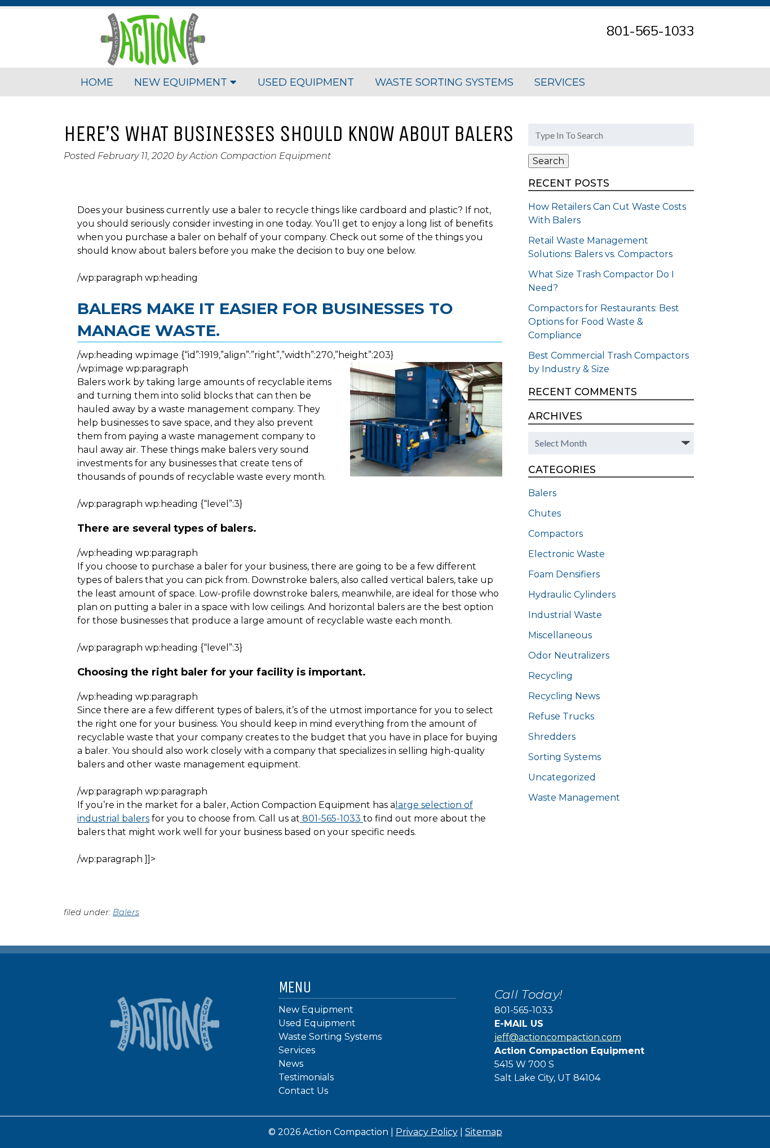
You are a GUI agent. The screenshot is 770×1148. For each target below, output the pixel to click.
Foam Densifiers (564, 574)
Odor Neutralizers (568, 655)
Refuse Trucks (561, 716)
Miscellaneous (560, 635)
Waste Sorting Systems (444, 82)
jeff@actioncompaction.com (557, 1037)
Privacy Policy (427, 1132)
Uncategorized (562, 777)
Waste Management (574, 797)
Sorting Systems (564, 757)
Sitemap (483, 1132)
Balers (126, 912)
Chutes (544, 513)
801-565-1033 (650, 30)
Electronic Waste (566, 554)
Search (548, 161)
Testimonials (306, 1077)
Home (97, 82)
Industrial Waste (565, 615)
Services (559, 82)
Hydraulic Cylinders (572, 594)
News (290, 1063)
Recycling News (564, 696)
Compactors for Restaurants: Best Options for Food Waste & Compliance (603, 322)
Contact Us (303, 1090)
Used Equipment (306, 82)
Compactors (555, 533)
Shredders (552, 736)
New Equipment (182, 82)
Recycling (550, 675)
